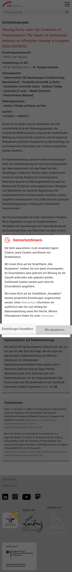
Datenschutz (28, 302)
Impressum (47, 315)
